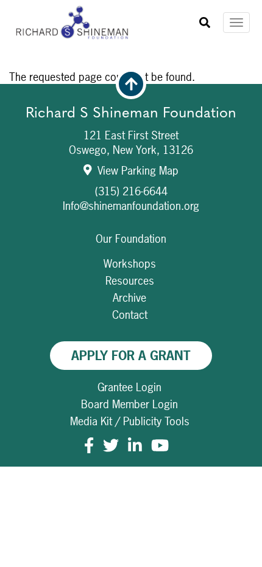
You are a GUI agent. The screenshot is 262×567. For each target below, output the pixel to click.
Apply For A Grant (131, 355)
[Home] (77, 23)
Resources (129, 280)
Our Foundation (131, 238)
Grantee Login (129, 387)
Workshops (130, 263)
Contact (129, 314)
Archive (129, 297)
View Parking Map (136, 170)
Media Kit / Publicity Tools (129, 421)
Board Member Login (129, 404)
